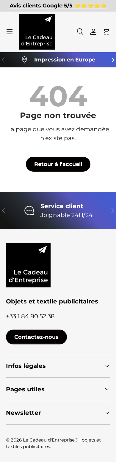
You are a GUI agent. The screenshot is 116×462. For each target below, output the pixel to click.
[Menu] (9, 31)
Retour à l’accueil (58, 164)
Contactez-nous (36, 337)
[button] (106, 31)
